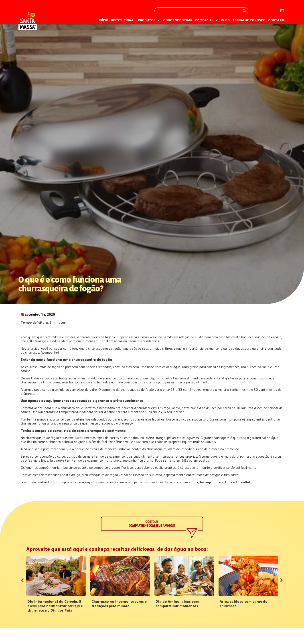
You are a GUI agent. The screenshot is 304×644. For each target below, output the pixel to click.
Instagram (208, 482)
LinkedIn (242, 482)
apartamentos (110, 341)
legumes (192, 438)
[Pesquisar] (244, 11)
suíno (150, 438)
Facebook (190, 482)
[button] (149, 20)
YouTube (225, 482)
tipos (169, 348)
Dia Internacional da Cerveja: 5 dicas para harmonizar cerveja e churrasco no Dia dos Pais (55, 606)
